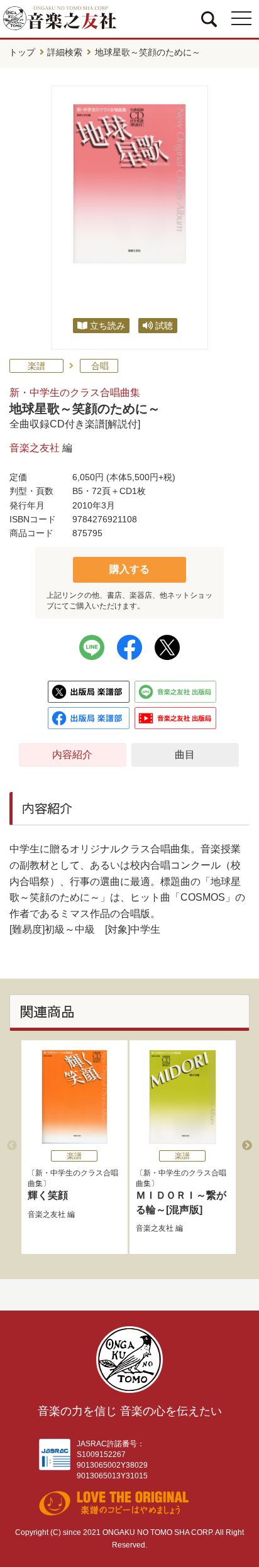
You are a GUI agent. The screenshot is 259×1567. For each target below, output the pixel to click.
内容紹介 (72, 754)
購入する (129, 569)
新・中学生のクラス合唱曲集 (74, 392)
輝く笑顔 (48, 1195)
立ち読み (107, 326)
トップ (22, 52)
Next (247, 1146)
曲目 (185, 754)
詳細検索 (64, 52)
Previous (12, 1146)
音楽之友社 (34, 448)
